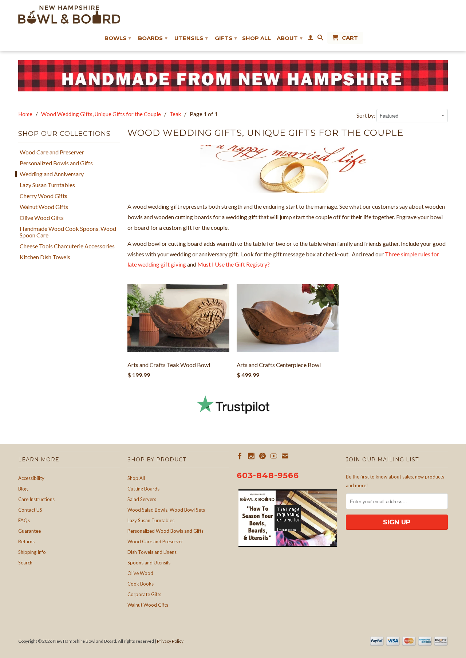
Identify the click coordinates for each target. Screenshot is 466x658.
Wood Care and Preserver (52, 152)
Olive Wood (140, 573)
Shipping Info (32, 552)
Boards (152, 38)
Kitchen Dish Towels (45, 257)
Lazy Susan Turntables (47, 185)
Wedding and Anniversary (52, 174)
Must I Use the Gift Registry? (233, 264)
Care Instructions (36, 499)
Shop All (256, 38)
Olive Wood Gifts (42, 217)
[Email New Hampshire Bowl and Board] (285, 456)
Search (25, 563)
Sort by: (366, 115)
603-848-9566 (268, 475)
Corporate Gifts (144, 594)
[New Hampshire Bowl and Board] (69, 14)
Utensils (191, 38)
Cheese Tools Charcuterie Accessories (67, 246)
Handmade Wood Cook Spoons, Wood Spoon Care (68, 232)
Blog (23, 489)
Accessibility (31, 478)
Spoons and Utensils (148, 563)
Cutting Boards (143, 489)
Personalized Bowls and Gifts (56, 163)
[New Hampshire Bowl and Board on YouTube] (273, 456)
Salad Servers (141, 499)
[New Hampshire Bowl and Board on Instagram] (251, 456)
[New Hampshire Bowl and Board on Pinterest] (262, 456)
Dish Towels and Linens (152, 552)
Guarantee (29, 531)
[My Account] (310, 39)
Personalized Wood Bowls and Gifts (165, 531)
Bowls (117, 38)
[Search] (320, 39)
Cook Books (140, 584)
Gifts (226, 38)
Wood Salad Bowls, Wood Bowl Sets (166, 510)
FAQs (24, 520)
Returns (26, 541)
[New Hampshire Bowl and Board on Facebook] (240, 456)
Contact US (30, 510)
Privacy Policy (170, 641)
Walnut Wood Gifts (44, 207)
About (290, 38)
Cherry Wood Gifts (43, 196)
